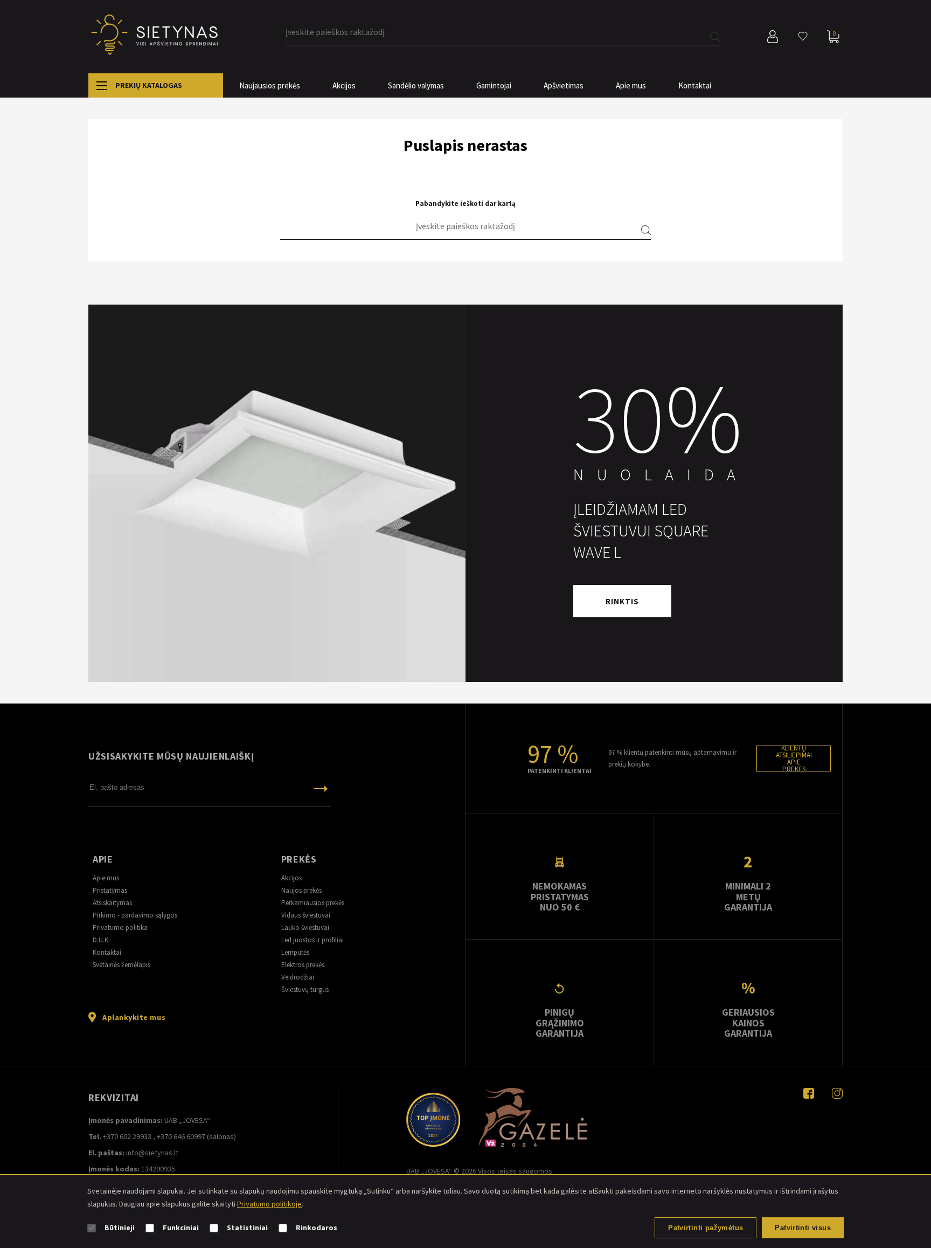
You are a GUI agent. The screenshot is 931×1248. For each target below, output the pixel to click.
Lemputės (295, 952)
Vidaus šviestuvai (305, 915)
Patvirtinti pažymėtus (705, 1228)
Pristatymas (110, 890)
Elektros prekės (302, 964)
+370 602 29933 (127, 1136)
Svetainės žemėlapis (121, 964)
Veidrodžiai (297, 977)
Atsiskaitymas (112, 902)
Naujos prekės (301, 890)
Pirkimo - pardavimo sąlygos (135, 915)
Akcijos (344, 85)
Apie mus (631, 85)
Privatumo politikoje (269, 1204)
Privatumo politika (120, 927)
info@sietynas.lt (152, 1152)
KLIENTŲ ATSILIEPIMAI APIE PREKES (794, 758)
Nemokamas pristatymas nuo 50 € (560, 896)
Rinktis (622, 601)
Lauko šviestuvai (305, 927)
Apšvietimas (563, 85)
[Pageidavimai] (802, 36)
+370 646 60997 (181, 1136)
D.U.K (100, 939)
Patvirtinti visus (803, 1228)
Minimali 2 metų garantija (748, 896)
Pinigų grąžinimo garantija (560, 1022)
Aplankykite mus (133, 1017)
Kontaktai (694, 85)
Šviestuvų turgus (305, 989)
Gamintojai (493, 85)
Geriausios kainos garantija (748, 1022)
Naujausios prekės (269, 85)
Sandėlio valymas (416, 85)
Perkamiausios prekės (312, 902)
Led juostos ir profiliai (312, 939)
